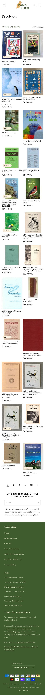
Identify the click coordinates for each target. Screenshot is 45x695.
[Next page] (37, 485)
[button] (4, 5)
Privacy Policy (10, 565)
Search (7, 533)
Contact (7, 543)
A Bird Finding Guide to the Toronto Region (33, 427)
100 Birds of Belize (8, 133)
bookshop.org (14, 632)
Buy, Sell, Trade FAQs (13, 559)
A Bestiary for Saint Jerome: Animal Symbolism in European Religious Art (33, 269)
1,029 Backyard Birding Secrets (31, 60)
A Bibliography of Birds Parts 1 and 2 (31, 300)
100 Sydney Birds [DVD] (32, 141)
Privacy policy (34, 687)
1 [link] (7, 485)
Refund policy (24, 687)
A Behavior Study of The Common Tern (11, 268)
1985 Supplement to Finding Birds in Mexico (12, 171)
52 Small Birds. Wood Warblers (9, 236)
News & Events (10, 538)
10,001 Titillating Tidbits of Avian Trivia (12, 100)
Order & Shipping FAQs (14, 554)
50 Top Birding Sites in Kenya (31, 202)
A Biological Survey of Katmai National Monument (10, 395)
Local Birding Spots (12, 549)
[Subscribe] (38, 502)
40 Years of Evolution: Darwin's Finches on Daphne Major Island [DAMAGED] (10, 203)
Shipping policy (13, 687)
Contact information (36, 684)
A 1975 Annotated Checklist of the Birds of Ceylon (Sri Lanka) (33, 236)
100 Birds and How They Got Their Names (32, 98)
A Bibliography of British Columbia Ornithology (11, 342)
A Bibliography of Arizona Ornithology (11, 312)
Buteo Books (12, 684)
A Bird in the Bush (8, 466)
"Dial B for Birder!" (9, 61)
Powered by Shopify (22, 684)
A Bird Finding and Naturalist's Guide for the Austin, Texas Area (32, 392)
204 (31, 485)
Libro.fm (19, 642)
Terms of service (24, 690)
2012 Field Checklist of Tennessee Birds (31, 171)
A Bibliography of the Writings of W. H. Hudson (32, 354)
